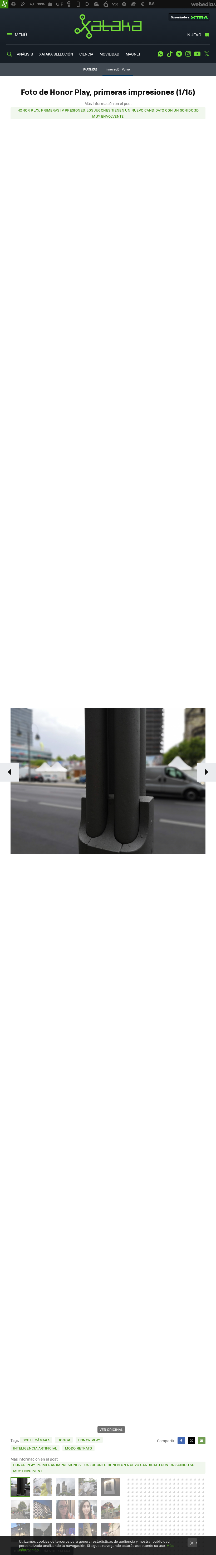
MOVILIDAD (109, 54)
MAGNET (133, 54)
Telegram (179, 54)
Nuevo (194, 35)
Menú (21, 35)
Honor (63, 1439)
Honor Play (89, 1439)
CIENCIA (86, 54)
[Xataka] (4, 4)
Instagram (188, 54)
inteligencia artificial (35, 1448)
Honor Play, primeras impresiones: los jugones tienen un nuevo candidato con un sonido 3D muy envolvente (108, 113)
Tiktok (169, 54)
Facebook (181, 1440)
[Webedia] (203, 4)
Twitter (206, 54)
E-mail (201, 1440)
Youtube (197, 54)
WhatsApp (160, 54)
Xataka (108, 26)
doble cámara (36, 1439)
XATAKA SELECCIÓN (56, 54)
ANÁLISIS (25, 54)
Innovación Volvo (118, 69)
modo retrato (78, 1448)
